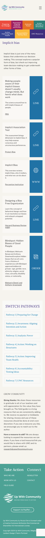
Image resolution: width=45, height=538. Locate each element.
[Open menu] (40, 8)
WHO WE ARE (9, 475)
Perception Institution (14, 184)
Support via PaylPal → (22, 510)
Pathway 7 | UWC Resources (19, 380)
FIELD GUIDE (9, 485)
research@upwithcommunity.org (18, 449)
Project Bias (10, 152)
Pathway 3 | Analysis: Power (19, 335)
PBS (7, 114)
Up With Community (16, 7)
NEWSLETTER (32, 475)
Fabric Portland (21, 533)
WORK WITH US (10, 480)
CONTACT (31, 480)
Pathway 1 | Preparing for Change (22, 314)
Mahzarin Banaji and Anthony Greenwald (13, 284)
